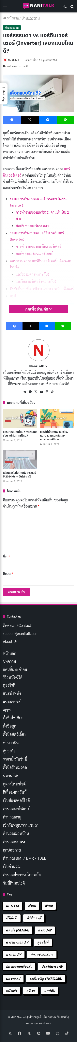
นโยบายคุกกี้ (34, 1017)
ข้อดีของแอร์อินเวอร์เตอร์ (34, 253)
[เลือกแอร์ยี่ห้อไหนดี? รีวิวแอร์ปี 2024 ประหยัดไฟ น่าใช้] (20, 459)
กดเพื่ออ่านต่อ (37, 309)
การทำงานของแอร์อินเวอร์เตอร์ (38, 246)
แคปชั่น (49, 991)
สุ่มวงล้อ (9, 750)
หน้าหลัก (9, 653)
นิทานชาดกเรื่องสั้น (19, 966)
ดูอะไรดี (9, 685)
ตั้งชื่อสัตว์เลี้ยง (14, 734)
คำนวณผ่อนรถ (14, 841)
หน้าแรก (12, 18)
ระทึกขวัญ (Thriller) (45, 978)
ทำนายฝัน (11, 742)
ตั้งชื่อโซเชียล (13, 717)
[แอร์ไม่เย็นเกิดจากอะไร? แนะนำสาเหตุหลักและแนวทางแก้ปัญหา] (57, 418)
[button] (4, 93)
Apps (7, 709)
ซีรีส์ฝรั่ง (11, 918)
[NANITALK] (38, 6)
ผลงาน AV (13, 978)
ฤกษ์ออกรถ (12, 850)
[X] (35, 391)
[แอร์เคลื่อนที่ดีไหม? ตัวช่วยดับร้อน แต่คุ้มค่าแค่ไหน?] (20, 418)
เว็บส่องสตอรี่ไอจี (16, 800)
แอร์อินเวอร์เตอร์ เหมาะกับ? (36, 281)
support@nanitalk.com (20, 633)
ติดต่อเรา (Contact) (17, 625)
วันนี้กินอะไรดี (14, 883)
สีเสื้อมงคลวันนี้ (15, 792)
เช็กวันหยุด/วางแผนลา (20, 825)
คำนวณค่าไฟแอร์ (16, 808)
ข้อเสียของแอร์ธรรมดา (32, 225)
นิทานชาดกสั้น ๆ (42, 954)
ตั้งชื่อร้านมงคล (15, 767)
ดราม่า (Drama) (17, 930)
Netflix (12, 906)
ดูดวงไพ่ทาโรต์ (14, 783)
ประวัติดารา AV (52, 966)
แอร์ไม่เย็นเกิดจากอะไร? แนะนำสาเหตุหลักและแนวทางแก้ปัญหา (54, 435)
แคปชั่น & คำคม (15, 669)
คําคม (49, 906)
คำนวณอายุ (12, 816)
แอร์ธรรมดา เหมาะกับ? (32, 274)
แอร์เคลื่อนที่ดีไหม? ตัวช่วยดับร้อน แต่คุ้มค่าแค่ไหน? (20, 433)
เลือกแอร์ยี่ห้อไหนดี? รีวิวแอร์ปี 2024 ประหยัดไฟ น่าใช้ (19, 474)
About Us (10, 641)
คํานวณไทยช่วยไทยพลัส (22, 874)
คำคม (32, 906)
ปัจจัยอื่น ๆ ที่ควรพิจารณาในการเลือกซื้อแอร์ (42, 288)
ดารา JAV (45, 930)
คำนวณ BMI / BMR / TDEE (24, 858)
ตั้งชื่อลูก (9, 725)
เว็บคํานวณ (12, 866)
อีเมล (8, 573)
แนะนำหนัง (12, 693)
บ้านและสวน (31, 18)
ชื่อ (6, 556)
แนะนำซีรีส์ (12, 701)
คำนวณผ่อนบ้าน (16, 833)
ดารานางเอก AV (17, 942)
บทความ (9, 661)
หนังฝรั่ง (11, 991)
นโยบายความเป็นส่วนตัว (55, 1017)
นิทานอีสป (11, 775)
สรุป (13, 296)
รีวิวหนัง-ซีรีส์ (12, 677)
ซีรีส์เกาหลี (33, 918)
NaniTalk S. (13, 60)
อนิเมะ (30, 991)
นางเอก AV (13, 954)
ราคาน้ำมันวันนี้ (15, 759)
